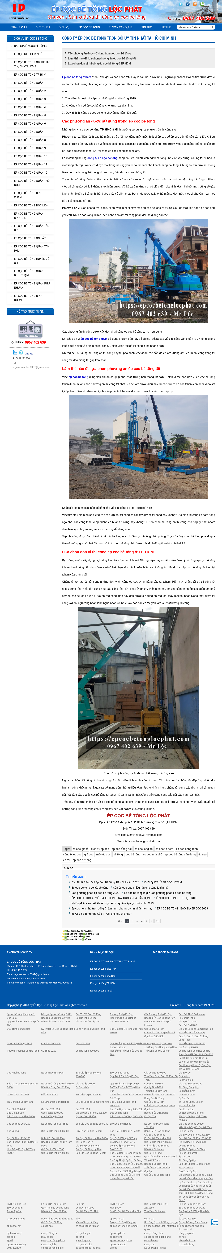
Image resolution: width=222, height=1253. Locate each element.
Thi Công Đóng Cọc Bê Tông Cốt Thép (161, 1078)
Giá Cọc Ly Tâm (49, 1094)
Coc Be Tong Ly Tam (52, 1116)
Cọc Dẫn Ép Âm (187, 1090)
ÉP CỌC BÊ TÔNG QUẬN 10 (30, 156)
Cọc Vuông (13, 1131)
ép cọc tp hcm (164, 849)
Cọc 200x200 (186, 1079)
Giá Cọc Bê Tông (16, 1218)
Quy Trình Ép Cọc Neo (18, 1028)
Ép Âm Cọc (184, 1076)
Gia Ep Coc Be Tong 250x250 (194, 1134)
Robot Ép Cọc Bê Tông (53, 1138)
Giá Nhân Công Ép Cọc (88, 1021)
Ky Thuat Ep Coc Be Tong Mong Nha (58, 1030)
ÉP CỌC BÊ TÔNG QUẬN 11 (30, 164)
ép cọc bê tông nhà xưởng (124, 1225)
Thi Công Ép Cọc (187, 1160)
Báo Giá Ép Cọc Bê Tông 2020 (160, 1017)
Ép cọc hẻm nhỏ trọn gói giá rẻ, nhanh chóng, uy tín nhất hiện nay (111, 908)
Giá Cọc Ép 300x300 (155, 1072)
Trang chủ (19, 27)
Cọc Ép (148, 1171)
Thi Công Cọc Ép (84, 1142)
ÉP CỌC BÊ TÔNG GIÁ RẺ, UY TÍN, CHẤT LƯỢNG (32, 64)
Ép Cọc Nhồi (82, 1087)
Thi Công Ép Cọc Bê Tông (157, 1167)
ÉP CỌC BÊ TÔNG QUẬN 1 (30, 82)
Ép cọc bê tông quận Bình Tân (29, 215)
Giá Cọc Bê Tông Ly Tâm (88, 1149)
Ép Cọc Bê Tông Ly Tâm (53, 1204)
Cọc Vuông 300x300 (52, 1112)
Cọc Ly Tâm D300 (85, 1207)
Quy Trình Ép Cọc (188, 1171)
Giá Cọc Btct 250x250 (190, 1083)
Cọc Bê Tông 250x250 (18, 1138)
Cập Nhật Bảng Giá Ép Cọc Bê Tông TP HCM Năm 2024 (105, 882)
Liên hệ (166, 27)
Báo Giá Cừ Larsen (154, 1149)
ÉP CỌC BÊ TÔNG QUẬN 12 (30, 172)
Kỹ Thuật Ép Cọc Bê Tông (192, 1149)
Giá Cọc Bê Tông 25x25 (19, 1043)
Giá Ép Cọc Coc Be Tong (157, 1174)
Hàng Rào (115, 1207)
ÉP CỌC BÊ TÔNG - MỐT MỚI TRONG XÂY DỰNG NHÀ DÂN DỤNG (111, 898)
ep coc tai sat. (117, 1218)
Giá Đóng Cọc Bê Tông (88, 1145)
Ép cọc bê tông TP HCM (102, 983)
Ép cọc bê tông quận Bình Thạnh (29, 273)
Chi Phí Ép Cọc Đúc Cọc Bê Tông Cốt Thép (127, 1096)
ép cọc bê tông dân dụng (180, 854)
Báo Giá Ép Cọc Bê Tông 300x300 (123, 1103)
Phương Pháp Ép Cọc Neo (158, 1043)
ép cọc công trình (187, 849)
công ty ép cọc (72, 854)
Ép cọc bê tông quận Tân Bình (31, 228)
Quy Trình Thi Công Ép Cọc (124, 1076)
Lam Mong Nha (187, 1094)
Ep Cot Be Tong (187, 1017)
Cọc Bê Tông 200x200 (18, 1123)
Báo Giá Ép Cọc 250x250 (192, 1043)
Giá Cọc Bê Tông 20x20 (191, 1123)
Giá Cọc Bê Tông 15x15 (122, 1142)
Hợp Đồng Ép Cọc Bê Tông (21, 1149)
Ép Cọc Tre (150, 1116)
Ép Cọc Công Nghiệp (155, 1247)
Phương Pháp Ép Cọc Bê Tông (23, 1050)
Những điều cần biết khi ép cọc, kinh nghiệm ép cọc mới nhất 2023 (112, 903)
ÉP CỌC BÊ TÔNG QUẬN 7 (30, 131)
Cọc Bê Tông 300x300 (87, 1050)
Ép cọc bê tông (89, 27)
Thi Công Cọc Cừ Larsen (157, 1050)
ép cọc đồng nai (122, 849)
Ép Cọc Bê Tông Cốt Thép (54, 1123)
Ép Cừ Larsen (117, 1204)
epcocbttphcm (83, 1240)
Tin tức (147, 27)
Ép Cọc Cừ (184, 1098)
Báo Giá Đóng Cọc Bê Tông (55, 1087)
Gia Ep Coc (184, 1072)
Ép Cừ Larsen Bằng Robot (55, 1101)
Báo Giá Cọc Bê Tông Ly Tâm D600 (56, 1143)
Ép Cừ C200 (116, 1149)
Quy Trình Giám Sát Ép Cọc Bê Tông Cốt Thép (160, 1158)
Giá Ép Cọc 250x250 (18, 1094)
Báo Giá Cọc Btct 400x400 (55, 1021)
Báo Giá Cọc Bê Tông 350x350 (195, 1138)
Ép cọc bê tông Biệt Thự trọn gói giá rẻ (161, 1227)
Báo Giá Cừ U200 (188, 1025)
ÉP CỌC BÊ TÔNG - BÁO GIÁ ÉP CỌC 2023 (182, 908)
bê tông (118, 854)
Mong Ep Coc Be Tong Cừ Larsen (157, 1023)
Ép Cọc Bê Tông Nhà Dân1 (193, 1204)
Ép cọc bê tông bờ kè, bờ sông (89, 887)
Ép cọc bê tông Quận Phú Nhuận (32, 285)
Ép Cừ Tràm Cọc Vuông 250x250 (156, 1125)
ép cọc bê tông (82, 860)
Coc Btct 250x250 (119, 1021)
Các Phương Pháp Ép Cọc (158, 1014)
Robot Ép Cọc (14, 1211)
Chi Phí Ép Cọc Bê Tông (156, 1145)
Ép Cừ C (11, 1152)
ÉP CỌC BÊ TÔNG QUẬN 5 (30, 115)
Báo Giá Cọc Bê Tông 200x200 (126, 1109)
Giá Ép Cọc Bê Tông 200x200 (91, 1112)
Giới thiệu (43, 27)
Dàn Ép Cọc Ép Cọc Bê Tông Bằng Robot (193, 1037)
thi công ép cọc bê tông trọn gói (161, 1222)
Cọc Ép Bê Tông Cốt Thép (123, 1138)
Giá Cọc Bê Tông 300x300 (55, 1131)
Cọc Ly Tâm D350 (153, 1083)
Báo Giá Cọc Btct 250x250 (55, 1017)
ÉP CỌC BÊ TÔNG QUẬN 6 (30, 123)
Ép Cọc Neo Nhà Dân (52, 1072)
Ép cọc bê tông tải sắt (101, 990)
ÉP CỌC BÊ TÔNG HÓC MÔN (31, 205)
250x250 (149, 1207)
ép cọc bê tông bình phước (21, 1014)
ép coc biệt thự (49, 1244)
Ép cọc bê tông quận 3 (30, 99)
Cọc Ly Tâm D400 (153, 1087)
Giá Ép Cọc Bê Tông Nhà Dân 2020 (194, 1213)
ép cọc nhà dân (118, 1244)
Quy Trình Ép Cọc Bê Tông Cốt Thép (23, 1023)
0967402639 (14, 1247)
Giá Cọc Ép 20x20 (85, 1083)
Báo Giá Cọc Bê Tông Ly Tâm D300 (22, 1085)
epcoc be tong (151, 1240)
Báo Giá (80, 1204)
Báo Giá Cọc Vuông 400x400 (159, 1094)
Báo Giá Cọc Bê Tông (155, 1163)
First (120, 921)
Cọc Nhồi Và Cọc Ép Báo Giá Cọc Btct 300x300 (159, 1034)
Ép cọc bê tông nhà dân (191, 1225)
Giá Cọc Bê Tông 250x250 (158, 1142)
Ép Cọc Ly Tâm (15, 1207)
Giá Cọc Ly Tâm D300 (52, 1149)
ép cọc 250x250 (187, 1218)
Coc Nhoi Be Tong (16, 1072)
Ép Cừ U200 (185, 1156)
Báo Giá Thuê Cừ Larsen (192, 1014)
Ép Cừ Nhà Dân (187, 1105)
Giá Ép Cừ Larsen (188, 1021)
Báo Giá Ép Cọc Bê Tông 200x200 (88, 1074)
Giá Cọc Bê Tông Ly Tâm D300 (92, 1138)
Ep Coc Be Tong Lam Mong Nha (92, 1101)
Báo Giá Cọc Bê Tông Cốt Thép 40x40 (126, 1030)
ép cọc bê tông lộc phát (88, 1247)
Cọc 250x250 (83, 1109)
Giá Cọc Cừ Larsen (154, 1028)
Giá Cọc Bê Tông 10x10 (156, 1204)
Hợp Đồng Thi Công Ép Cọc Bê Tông (126, 1052)
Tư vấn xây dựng (121, 27)
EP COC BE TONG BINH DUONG (28, 298)
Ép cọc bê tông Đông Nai (123, 1222)
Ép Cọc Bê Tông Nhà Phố (157, 1138)
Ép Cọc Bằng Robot (120, 1123)
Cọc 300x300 (83, 1043)
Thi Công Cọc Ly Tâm (155, 1090)
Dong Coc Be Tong (154, 1098)
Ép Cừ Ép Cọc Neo (16, 1204)
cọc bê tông (133, 854)
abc (78, 1218)
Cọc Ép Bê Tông (187, 1145)
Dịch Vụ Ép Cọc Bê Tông (122, 1145)
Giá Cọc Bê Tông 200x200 (55, 1152)
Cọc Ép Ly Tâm (186, 1109)
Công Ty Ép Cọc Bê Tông (157, 1131)
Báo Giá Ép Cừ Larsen (156, 1112)
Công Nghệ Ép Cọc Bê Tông (90, 1028)
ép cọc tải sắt (14, 1225)
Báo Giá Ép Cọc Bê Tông (54, 1211)
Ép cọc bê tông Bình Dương (193, 1222)
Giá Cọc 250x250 (50, 1109)
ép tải (66, 860)
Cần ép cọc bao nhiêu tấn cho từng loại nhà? (140, 887)
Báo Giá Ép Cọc (15, 1112)
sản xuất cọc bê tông (87, 1222)
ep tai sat (149, 1218)
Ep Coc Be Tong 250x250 (192, 1207)
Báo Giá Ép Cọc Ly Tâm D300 (194, 1163)
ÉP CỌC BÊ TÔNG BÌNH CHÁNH (28, 195)
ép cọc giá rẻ (80, 849)
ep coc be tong (186, 1244)
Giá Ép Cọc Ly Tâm (154, 1101)
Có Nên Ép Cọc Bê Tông (191, 1112)
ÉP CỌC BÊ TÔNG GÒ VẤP (30, 238)
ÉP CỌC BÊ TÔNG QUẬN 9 (30, 148)
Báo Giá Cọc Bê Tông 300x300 (126, 1116)
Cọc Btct (148, 1109)
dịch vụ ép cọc (100, 849)
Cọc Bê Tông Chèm (86, 1017)
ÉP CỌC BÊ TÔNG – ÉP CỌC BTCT (177, 898)
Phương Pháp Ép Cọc (121, 1014)
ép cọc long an (143, 849)
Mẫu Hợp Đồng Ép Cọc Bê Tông (195, 1127)
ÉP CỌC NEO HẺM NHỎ (28, 54)
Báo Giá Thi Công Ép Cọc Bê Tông (125, 1132)
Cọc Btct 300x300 (51, 1043)
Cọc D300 (12, 1017)
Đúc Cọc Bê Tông (119, 1112)
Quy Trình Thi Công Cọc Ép (124, 1083)
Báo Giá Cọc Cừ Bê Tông (192, 1032)
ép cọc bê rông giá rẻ (52, 1247)
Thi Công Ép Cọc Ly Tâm (20, 1101)
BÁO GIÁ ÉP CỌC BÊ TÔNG (30, 46)
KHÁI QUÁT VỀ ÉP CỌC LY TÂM (163, 882)
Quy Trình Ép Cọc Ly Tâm (89, 1131)
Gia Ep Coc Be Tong (154, 1134)
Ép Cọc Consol (186, 1131)
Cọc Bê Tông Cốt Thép (87, 1211)
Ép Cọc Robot (186, 1167)
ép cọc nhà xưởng (16, 1244)
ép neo (202, 854)
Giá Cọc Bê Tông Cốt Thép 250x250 (193, 1118)
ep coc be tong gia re (121, 1240)
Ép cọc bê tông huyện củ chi (31, 261)
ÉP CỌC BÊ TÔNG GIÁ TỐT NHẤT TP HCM (112, 961)
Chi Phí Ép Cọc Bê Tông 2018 (159, 1105)
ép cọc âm (149, 1244)
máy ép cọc (103, 854)
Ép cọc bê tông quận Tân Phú (31, 248)
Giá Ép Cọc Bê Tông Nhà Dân (125, 1211)
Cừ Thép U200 (48, 1050)
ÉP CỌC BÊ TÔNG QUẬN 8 (30, 140)
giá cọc (88, 854)
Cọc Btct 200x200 (16, 1109)
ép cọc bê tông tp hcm (53, 1240)
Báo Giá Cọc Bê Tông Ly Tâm (91, 1152)
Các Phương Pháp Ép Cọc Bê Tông (22, 1143)
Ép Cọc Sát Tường (119, 1072)
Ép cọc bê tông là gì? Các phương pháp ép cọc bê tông (157, 893)
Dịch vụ (64, 27)
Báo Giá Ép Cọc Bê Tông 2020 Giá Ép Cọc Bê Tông (57, 1220)
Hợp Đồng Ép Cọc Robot (123, 1017)
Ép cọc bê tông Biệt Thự (103, 968)
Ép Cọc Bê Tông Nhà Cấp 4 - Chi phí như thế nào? (101, 913)
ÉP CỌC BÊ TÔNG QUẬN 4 (30, 107)
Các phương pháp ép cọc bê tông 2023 (95, 893)
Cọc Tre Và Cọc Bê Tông (88, 1014)
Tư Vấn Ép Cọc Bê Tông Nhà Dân (125, 1088)
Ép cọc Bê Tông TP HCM (30, 74)
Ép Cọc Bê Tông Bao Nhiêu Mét (57, 1083)
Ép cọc (113, 1247)
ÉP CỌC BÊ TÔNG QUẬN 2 (30, 91)
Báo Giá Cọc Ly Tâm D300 (21, 1116)
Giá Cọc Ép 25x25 (188, 1047)
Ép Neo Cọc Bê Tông (86, 1116)
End (157, 921)
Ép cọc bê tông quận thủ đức (32, 183)
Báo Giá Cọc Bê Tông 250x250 (92, 1123)
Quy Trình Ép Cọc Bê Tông (55, 1207)
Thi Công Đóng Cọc (189, 1087)
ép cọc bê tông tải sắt (87, 1225)
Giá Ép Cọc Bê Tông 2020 (192, 1142)
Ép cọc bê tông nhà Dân (103, 976)
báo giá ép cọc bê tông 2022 (56, 1014)
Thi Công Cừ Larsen (154, 1211)
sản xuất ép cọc (187, 1240)
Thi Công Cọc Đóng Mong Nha (160, 1047)
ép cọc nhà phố (152, 854)
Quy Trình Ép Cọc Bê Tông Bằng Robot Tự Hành (127, 1045)
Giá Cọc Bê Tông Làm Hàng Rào (196, 1028)
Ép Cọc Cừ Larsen (188, 1152)
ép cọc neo (47, 1225)
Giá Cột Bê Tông (153, 1152)
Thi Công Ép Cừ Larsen (191, 1101)
